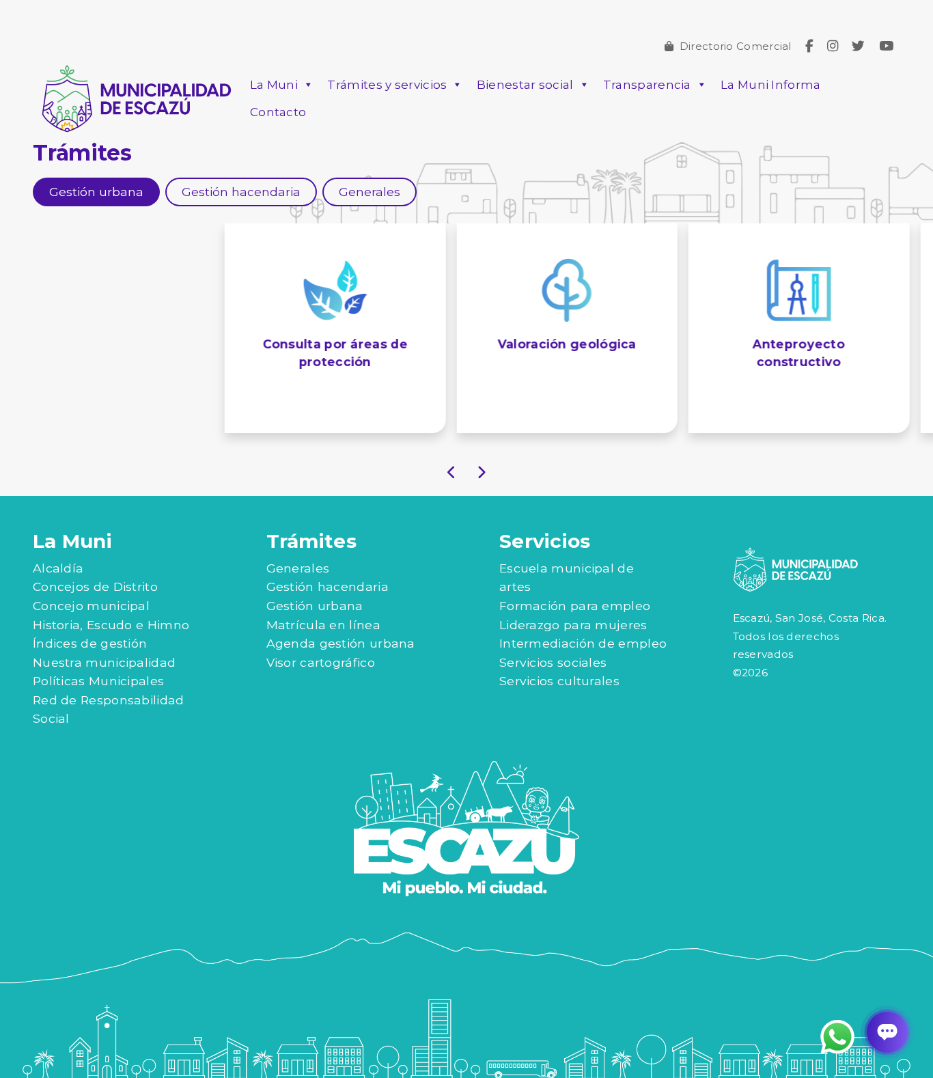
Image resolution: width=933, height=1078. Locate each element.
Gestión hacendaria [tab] (241, 191)
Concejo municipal (91, 605)
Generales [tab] (369, 191)
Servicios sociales (553, 662)
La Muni (274, 85)
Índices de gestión (90, 643)
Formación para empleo (574, 605)
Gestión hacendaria (327, 586)
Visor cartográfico (320, 662)
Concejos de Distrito (95, 586)
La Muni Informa (771, 85)
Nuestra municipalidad (104, 662)
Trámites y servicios (387, 85)
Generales (298, 568)
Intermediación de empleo (583, 643)
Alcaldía (58, 568)
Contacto (278, 112)
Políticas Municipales (98, 681)
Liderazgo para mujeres (573, 625)
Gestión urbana (314, 605)
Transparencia (647, 85)
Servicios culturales (559, 681)
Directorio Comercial (736, 46)
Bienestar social (525, 85)
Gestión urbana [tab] (96, 191)
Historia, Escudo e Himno (111, 625)
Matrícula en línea (323, 625)
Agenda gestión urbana (340, 643)
